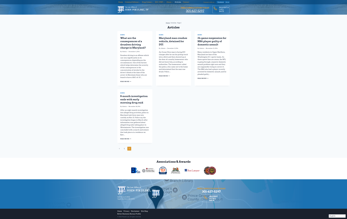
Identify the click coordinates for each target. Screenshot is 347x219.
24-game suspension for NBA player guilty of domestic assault (212, 41)
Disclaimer (135, 211)
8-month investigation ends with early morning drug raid (134, 99)
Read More (125, 81)
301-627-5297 (195, 11)
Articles (178, 2)
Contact (186, 2)
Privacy (126, 211)
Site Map (144, 211)
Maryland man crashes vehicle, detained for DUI (173, 41)
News (122, 35)
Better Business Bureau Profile (129, 214)
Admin (124, 51)
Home (120, 2)
